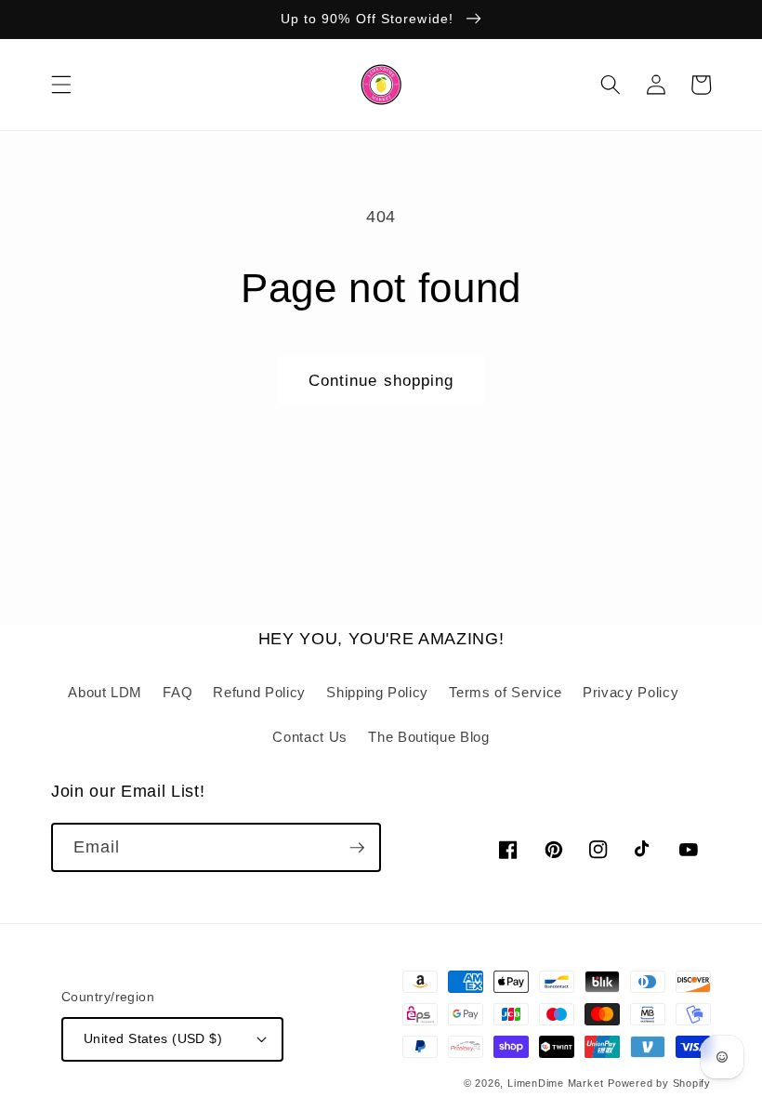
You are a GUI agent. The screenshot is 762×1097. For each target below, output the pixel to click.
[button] (61, 84)
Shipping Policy (377, 692)
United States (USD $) (153, 1038)
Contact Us (310, 737)
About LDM (105, 692)
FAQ (177, 692)
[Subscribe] (357, 848)
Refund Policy (259, 692)
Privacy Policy (630, 692)
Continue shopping (381, 380)
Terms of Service (505, 692)
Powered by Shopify (659, 1083)
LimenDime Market (555, 1083)
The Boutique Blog (428, 737)
